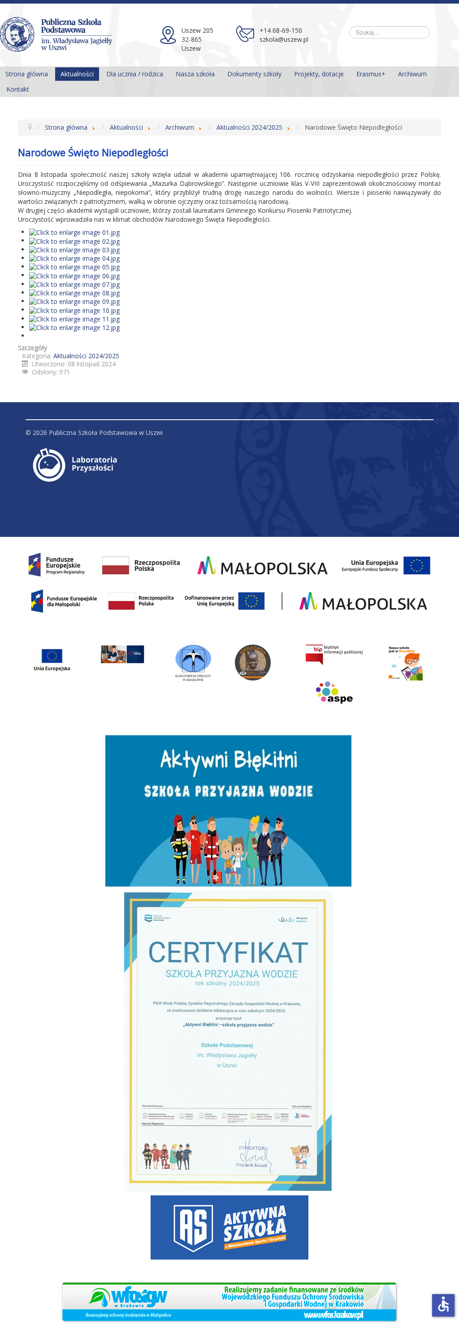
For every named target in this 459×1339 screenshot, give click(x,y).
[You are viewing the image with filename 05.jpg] (74, 266)
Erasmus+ (370, 74)
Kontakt (17, 89)
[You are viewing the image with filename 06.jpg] (74, 275)
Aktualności (77, 74)
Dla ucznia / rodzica (134, 74)
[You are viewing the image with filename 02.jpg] (74, 240)
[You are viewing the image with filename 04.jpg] (74, 258)
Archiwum (412, 74)
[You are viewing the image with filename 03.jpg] (74, 249)
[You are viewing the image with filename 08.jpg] (74, 292)
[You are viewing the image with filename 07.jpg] (74, 284)
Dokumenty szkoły (254, 74)
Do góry (421, 432)
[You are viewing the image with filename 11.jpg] (74, 318)
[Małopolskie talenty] (51, 660)
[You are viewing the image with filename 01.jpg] (74, 232)
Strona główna (26, 74)
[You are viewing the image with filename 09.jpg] (74, 301)
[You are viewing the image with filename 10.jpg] (74, 309)
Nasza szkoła (195, 74)
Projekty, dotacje (319, 74)
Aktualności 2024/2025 (86, 355)
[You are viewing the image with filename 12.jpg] (74, 327)
